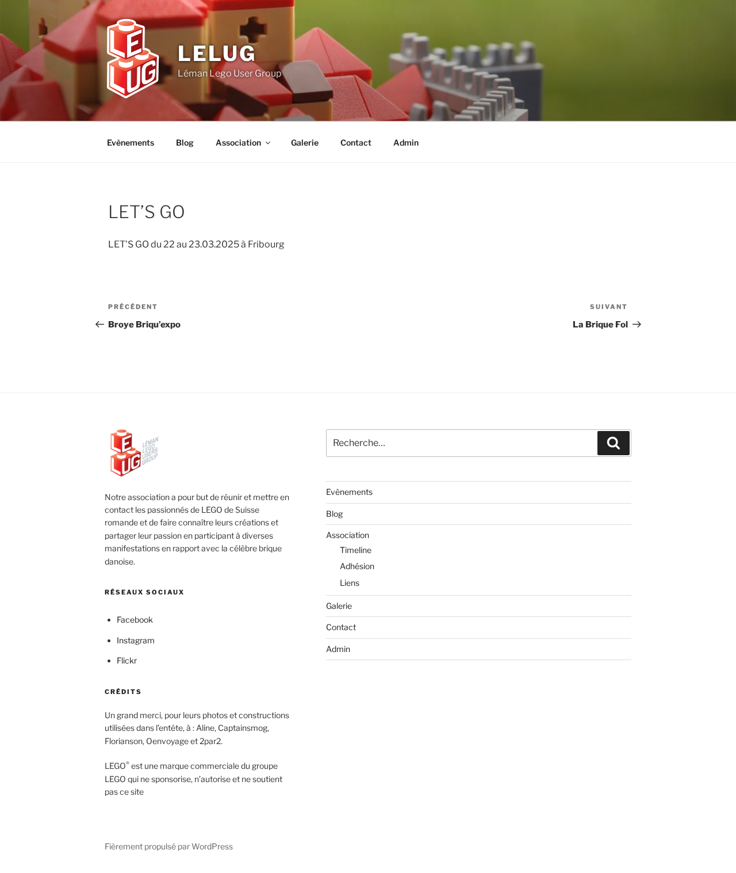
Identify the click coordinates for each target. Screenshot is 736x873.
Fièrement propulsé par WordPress (169, 846)
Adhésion (357, 566)
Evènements (130, 142)
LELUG (217, 53)
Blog (185, 142)
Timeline (355, 550)
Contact (355, 142)
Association (238, 142)
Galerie (305, 142)
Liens (349, 583)
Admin (406, 142)
